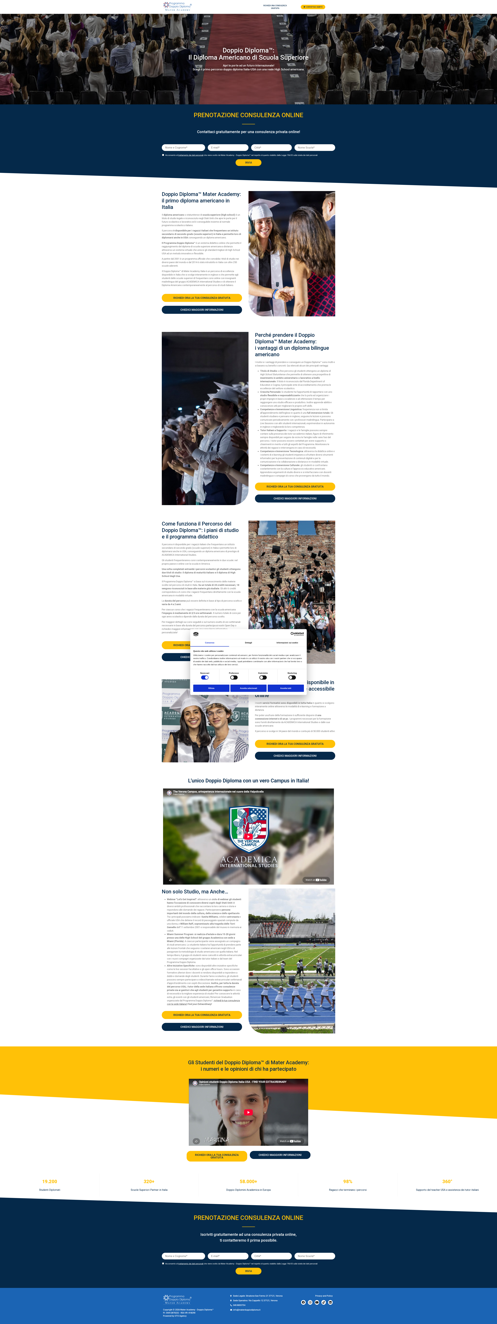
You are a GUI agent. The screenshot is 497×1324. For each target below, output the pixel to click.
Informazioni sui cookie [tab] (287, 643)
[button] (313, 7)
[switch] (234, 677)
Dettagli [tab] (248, 643)
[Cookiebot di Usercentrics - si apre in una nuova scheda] (292, 634)
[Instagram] (310, 1302)
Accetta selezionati (248, 688)
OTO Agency (181, 1316)
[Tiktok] (323, 1302)
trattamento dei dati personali (190, 155)
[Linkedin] (330, 1302)
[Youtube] (317, 1302)
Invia (248, 162)
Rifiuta (211, 688)
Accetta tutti (285, 688)
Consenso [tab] (209, 643)
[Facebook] (303, 1302)
